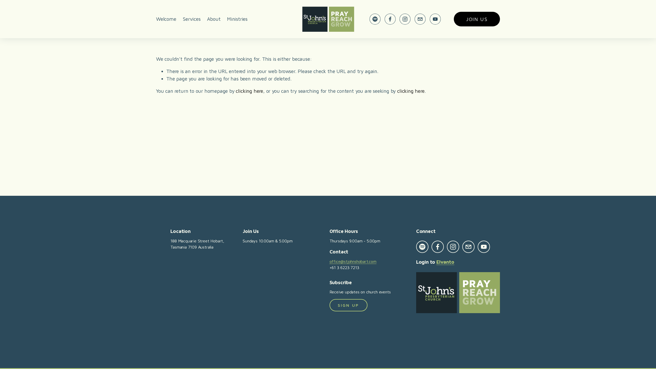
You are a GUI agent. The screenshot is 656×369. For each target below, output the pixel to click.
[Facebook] (390, 19)
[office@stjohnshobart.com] (420, 19)
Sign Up (348, 305)
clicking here (249, 91)
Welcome (166, 19)
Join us (477, 19)
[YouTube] (435, 19)
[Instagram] (405, 19)
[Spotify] (375, 19)
